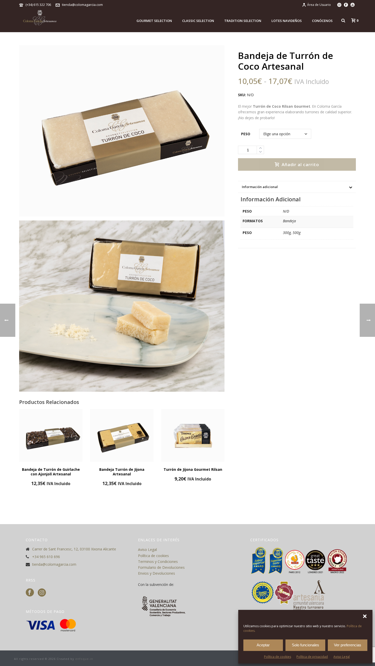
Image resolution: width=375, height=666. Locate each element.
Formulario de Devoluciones (161, 567)
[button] (364, 616)
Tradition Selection (242, 20)
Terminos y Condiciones (158, 561)
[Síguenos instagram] (42, 592)
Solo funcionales (305, 645)
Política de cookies (277, 657)
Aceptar (263, 645)
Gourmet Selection (154, 20)
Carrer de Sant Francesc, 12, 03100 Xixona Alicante (74, 549)
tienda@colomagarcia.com (82, 4)
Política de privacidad (312, 657)
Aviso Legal (341, 657)
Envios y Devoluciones (156, 573)
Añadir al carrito (300, 164)
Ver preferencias (347, 645)
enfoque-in (84, 659)
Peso (245, 133)
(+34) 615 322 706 (38, 4)
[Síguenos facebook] (30, 592)
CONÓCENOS (322, 20)
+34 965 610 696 (46, 556)
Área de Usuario (319, 5)
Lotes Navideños (286, 20)
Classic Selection (198, 20)
